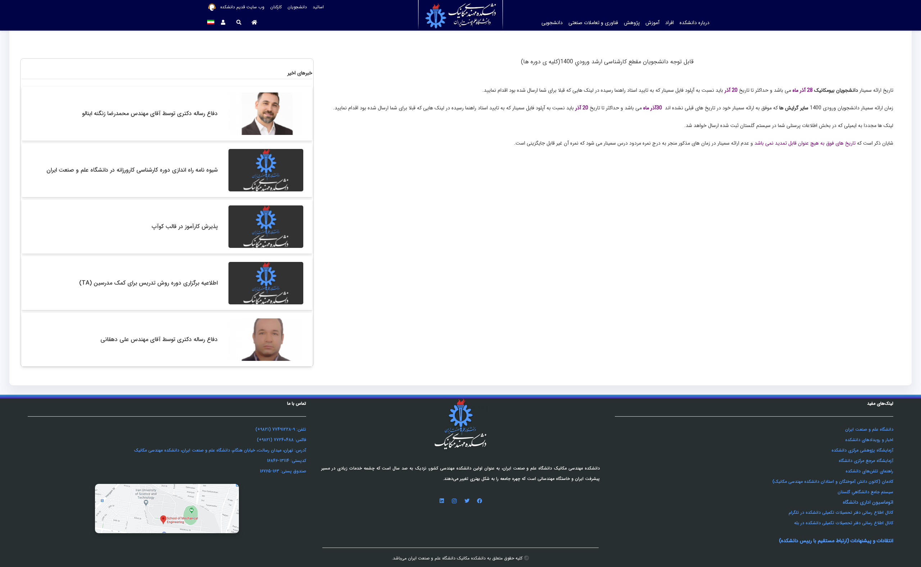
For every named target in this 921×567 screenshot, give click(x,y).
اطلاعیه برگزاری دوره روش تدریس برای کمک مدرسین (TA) (148, 282)
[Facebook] (479, 501)
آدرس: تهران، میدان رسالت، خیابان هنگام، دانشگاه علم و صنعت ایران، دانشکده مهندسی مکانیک (220, 450)
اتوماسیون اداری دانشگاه (868, 502)
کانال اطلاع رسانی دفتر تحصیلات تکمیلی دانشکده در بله (843, 523)
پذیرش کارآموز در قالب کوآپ (185, 226)
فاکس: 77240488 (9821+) (281, 439)
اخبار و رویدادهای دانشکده (869, 439)
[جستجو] (238, 22)
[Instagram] (454, 501)
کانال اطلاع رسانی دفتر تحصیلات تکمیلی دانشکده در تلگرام (841, 512)
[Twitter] (466, 501)
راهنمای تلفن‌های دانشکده (869, 471)
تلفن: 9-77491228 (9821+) (280, 429)
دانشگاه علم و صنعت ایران (869, 429)
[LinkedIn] (441, 501)
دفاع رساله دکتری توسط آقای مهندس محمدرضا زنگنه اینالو (150, 113)
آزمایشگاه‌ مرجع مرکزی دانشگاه (866, 460)
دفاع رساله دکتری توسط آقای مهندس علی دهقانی (159, 339)
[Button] (254, 22)
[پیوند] (167, 508)
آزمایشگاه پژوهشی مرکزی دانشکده (862, 450)
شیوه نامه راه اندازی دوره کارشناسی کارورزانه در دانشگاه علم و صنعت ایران (132, 169)
